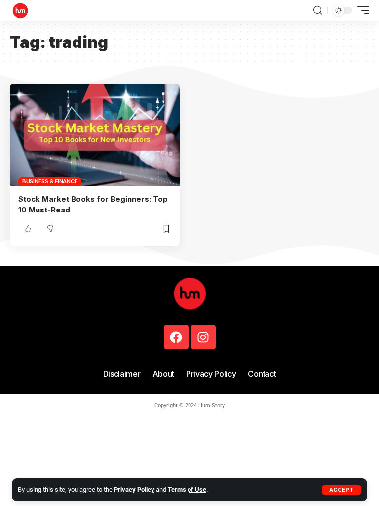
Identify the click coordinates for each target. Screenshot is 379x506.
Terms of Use (187, 489)
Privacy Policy (134, 489)
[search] (318, 10)
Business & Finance (50, 181)
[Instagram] (203, 337)
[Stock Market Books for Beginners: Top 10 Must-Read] (95, 135)
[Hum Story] (20, 10)
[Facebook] (176, 337)
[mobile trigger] (360, 10)
